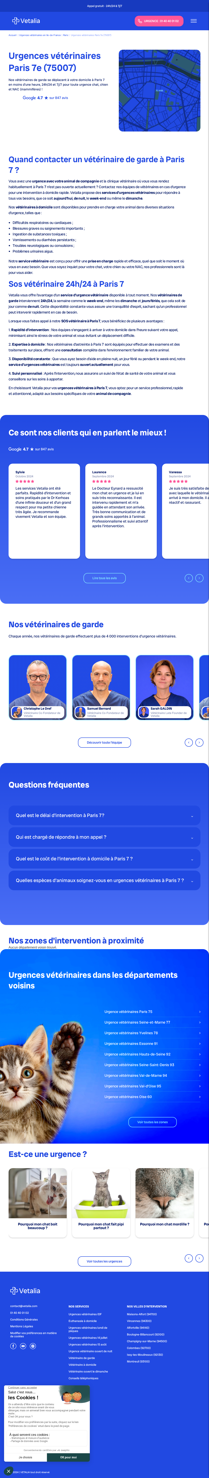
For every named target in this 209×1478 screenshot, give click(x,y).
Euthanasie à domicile (83, 1321)
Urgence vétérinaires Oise (128, 1096)
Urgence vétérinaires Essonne (131, 1043)
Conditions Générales (24, 1319)
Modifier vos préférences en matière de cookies (33, 1334)
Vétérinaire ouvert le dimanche (88, 1371)
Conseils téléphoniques (83, 1378)
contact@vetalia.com (23, 1306)
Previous (189, 578)
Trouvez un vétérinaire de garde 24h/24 (107, 6)
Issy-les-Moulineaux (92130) (145, 1355)
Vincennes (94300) (139, 1321)
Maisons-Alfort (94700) (142, 1314)
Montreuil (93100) (138, 1361)
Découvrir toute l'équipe (104, 742)
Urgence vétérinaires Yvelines (131, 1033)
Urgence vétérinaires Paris (128, 1011)
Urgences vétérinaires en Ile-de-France (40, 35)
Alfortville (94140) (138, 1328)
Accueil (12, 35)
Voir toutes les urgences (104, 1261)
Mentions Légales (21, 1326)
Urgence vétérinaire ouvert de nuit (90, 1351)
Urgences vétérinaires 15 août (88, 1344)
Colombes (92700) (139, 1348)
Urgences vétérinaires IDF (85, 1314)
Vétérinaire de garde (82, 1358)
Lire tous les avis (104, 578)
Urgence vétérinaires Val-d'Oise (132, 1086)
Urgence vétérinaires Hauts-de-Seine (137, 1054)
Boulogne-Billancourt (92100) (146, 1334)
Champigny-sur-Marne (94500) (147, 1341)
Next (199, 578)
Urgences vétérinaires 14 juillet (88, 1338)
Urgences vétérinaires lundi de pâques (88, 1329)
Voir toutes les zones (152, 1122)
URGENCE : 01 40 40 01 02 (161, 21)
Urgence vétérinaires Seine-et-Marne (137, 1022)
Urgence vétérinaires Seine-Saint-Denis (139, 1064)
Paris (65, 35)
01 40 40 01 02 (19, 1313)
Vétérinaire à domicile (82, 1365)
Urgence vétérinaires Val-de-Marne (135, 1075)
